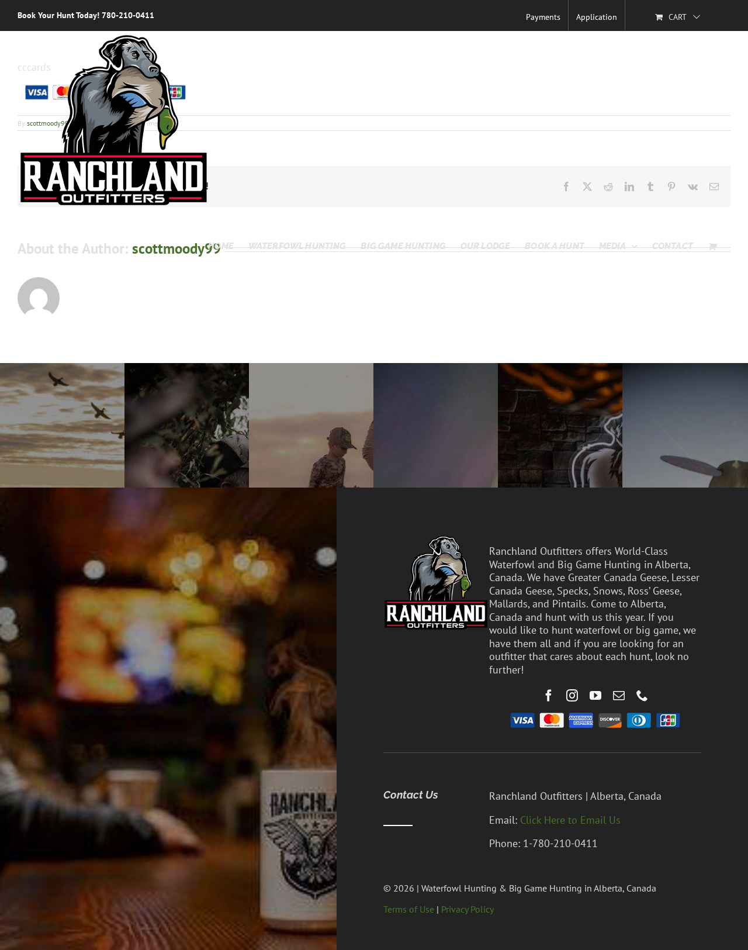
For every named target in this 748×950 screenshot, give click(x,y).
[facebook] (549, 696)
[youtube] (595, 696)
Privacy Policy (467, 909)
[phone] (642, 696)
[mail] (619, 696)
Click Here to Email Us (570, 820)
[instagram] (572, 696)
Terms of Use (408, 909)
